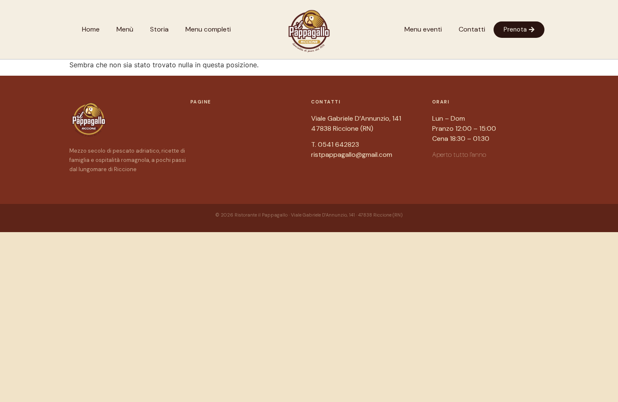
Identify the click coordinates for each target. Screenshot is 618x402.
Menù (124, 29)
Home (91, 29)
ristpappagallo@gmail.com (351, 154)
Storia (159, 29)
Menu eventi (423, 29)
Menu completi (208, 29)
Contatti (472, 29)
